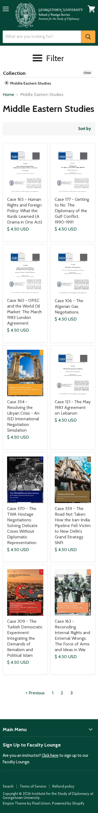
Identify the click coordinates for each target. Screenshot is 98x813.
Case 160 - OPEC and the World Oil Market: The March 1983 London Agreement (24, 312)
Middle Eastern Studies (30, 83)
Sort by (84, 128)
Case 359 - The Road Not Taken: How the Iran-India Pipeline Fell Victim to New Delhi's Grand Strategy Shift (73, 525)
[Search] (88, 37)
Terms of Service (33, 786)
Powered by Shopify (68, 803)
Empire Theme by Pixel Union (26, 803)
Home (8, 94)
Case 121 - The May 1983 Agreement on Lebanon (73, 407)
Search (8, 786)
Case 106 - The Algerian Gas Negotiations (69, 306)
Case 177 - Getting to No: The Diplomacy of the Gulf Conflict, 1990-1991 (72, 211)
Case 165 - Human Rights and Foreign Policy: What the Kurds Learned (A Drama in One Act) (24, 211)
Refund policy (63, 786)
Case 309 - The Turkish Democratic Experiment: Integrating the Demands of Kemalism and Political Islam (24, 638)
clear (87, 73)
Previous (36, 692)
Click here (50, 755)
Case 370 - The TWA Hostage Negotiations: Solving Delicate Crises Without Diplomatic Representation (22, 525)
